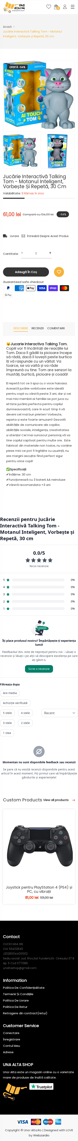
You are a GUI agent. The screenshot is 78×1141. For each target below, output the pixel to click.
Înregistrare (11, 1039)
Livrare (14, 236)
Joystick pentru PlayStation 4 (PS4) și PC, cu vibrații (39, 889)
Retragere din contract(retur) (25, 1013)
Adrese (8, 1052)
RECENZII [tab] (38, 328)
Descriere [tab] (20, 328)
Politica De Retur (15, 1007)
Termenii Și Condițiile (18, 994)
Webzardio (41, 1135)
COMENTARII (56, 328)
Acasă (7, 27)
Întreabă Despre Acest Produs (48, 236)
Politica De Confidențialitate (24, 988)
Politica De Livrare (16, 1000)
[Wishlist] (59, 272)
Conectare (11, 1033)
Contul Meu (11, 1046)
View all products (56, 800)
